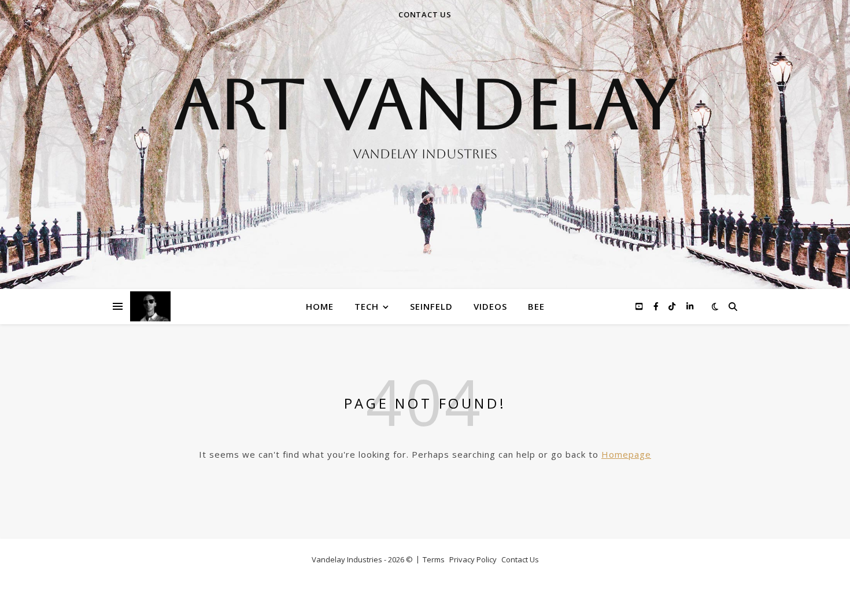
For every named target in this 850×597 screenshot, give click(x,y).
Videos (490, 306)
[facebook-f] (657, 306)
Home (320, 306)
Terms (434, 559)
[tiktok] (673, 306)
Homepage (626, 454)
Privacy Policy (473, 559)
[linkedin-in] (689, 306)
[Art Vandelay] (425, 144)
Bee (536, 306)
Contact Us (520, 559)
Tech (366, 306)
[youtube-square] (640, 306)
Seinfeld (431, 306)
